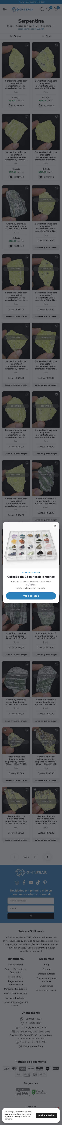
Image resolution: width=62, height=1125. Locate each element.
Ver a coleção (31, 595)
